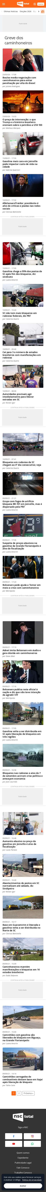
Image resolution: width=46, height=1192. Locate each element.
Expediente (23, 1157)
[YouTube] (13, 1144)
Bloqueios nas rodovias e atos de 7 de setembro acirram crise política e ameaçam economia (23, 775)
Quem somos (23, 1152)
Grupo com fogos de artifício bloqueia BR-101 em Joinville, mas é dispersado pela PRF (22, 504)
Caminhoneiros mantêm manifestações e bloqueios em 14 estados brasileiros (21, 969)
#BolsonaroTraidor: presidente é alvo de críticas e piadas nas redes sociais (21, 206)
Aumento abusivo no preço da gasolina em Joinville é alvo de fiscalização (19, 844)
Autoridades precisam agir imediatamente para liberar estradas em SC (18, 396)
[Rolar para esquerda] (2, 11)
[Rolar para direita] (38, 11)
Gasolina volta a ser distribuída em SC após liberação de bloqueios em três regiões (22, 734)
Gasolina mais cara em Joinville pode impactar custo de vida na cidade (20, 164)
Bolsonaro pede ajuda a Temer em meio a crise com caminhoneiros (22, 586)
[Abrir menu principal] (3, 4)
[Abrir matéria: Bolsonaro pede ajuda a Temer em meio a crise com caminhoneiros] (23, 567)
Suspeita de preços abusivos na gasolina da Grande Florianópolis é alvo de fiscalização (22, 545)
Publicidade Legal (23, 1162)
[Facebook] (13, 1136)
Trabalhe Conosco (23, 1172)
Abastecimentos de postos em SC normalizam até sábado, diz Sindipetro (21, 886)
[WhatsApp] (32, 1144)
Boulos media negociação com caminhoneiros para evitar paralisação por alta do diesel (19, 80)
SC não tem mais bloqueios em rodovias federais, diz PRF (20, 314)
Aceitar (23, 1186)
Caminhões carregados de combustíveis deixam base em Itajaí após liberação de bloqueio (23, 1079)
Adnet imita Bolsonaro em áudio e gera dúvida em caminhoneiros (22, 652)
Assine (40, 4)
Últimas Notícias (11, 11)
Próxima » (28, 1093)
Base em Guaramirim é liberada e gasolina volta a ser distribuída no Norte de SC (21, 927)
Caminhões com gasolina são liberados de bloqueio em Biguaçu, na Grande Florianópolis (22, 1037)
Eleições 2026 (25, 11)
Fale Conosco (23, 1167)
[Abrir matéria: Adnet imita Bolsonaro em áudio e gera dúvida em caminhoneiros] (23, 632)
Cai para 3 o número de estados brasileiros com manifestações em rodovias (22, 355)
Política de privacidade (32, 1180)
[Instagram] (32, 1136)
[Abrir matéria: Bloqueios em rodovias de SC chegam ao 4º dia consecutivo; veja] (23, 444)
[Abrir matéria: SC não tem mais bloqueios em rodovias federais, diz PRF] (23, 295)
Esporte (36, 11)
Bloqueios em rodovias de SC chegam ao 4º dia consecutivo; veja (22, 463)
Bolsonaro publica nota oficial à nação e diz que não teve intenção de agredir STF (22, 692)
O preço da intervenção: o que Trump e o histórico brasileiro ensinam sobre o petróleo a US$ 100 (22, 122)
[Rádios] (43, 11)
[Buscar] (34, 4)
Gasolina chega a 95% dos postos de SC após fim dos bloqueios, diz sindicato (22, 274)
